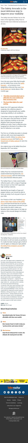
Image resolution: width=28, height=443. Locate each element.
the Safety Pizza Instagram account (12, 246)
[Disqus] (14, 358)
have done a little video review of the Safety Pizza (13, 201)
